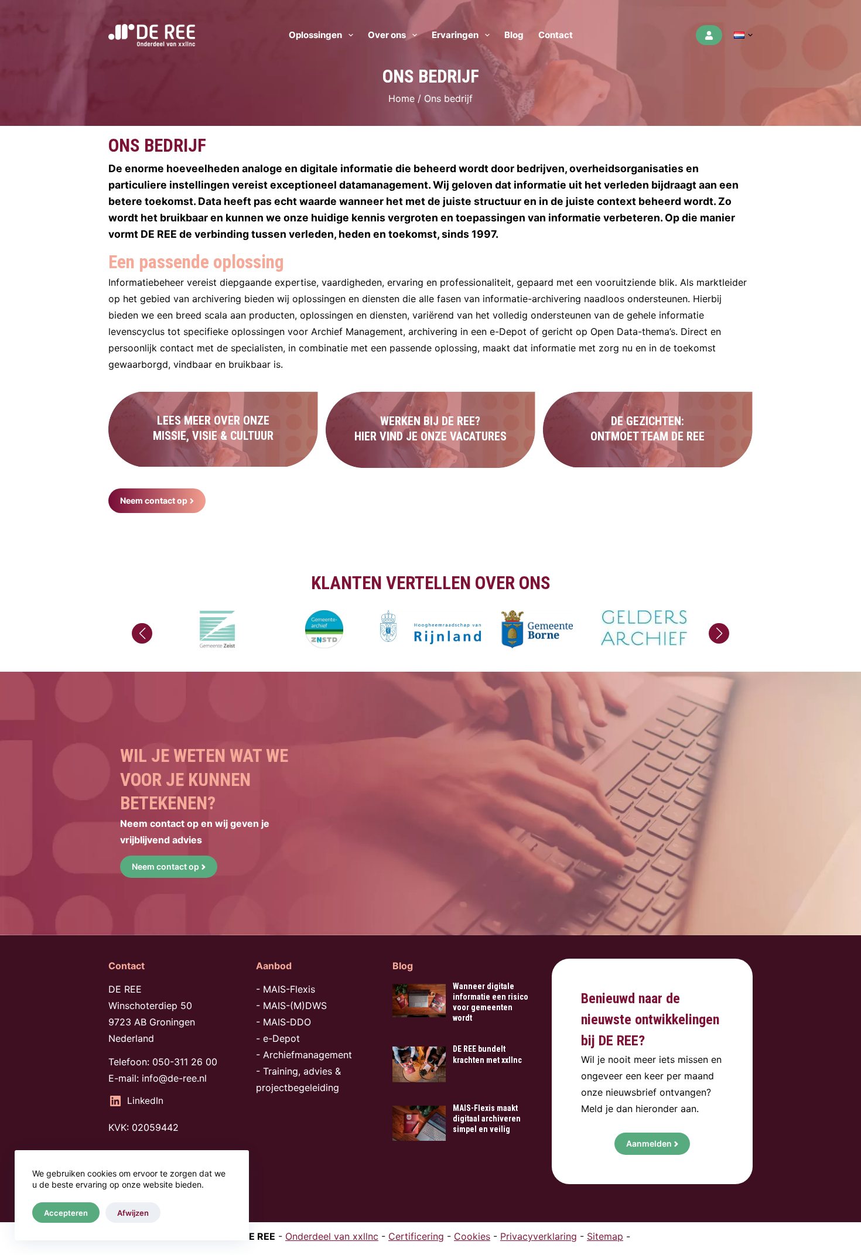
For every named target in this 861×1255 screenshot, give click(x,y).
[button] (743, 35)
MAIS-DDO (287, 1022)
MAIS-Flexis (289, 989)
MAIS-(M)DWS (295, 1005)
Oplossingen (315, 34)
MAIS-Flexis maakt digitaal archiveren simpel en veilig (487, 1118)
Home (401, 98)
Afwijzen (133, 1213)
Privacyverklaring (538, 1236)
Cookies (472, 1236)
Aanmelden (649, 1143)
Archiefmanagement (307, 1055)
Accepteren (66, 1213)
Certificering (416, 1236)
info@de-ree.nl (174, 1078)
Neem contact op (165, 866)
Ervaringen (455, 34)
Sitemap (605, 1236)
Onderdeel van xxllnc (331, 1236)
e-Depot (281, 1038)
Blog (514, 34)
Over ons (387, 34)
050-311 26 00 (184, 1062)
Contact (555, 34)
